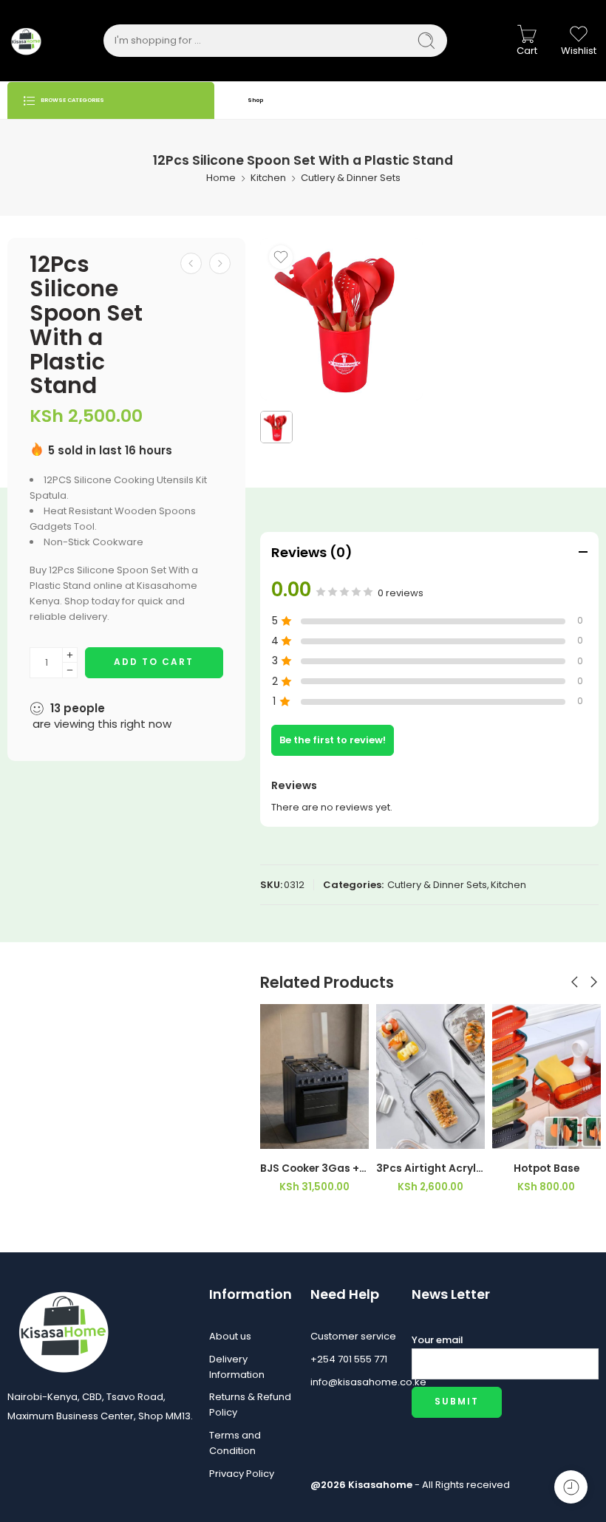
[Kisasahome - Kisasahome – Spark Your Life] (25, 40)
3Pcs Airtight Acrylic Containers (314, 1168)
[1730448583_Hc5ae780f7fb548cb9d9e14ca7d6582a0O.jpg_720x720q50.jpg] (341, 319)
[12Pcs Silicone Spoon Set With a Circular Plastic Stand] (191, 263)
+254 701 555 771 (348, 1359)
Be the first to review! (332, 740)
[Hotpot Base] (430, 1076)
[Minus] (70, 670)
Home (221, 178)
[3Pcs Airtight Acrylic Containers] (314, 1076)
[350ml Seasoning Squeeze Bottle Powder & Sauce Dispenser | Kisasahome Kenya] (546, 1076)
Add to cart (154, 661)
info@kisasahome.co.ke (353, 1382)
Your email (437, 1340)
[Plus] (70, 655)
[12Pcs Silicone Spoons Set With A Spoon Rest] (220, 263)
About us (230, 1336)
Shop (255, 100)
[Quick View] (344, 1134)
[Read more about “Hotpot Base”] (401, 1134)
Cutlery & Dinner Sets (351, 178)
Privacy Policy (241, 1474)
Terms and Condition (235, 1443)
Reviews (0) (312, 552)
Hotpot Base (430, 1168)
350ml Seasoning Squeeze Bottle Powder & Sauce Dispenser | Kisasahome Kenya (546, 1168)
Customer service (353, 1336)
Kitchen (268, 178)
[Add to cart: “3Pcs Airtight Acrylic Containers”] (285, 1134)
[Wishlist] (281, 257)
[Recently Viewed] (571, 1487)
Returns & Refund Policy (250, 1404)
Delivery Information (237, 1367)
